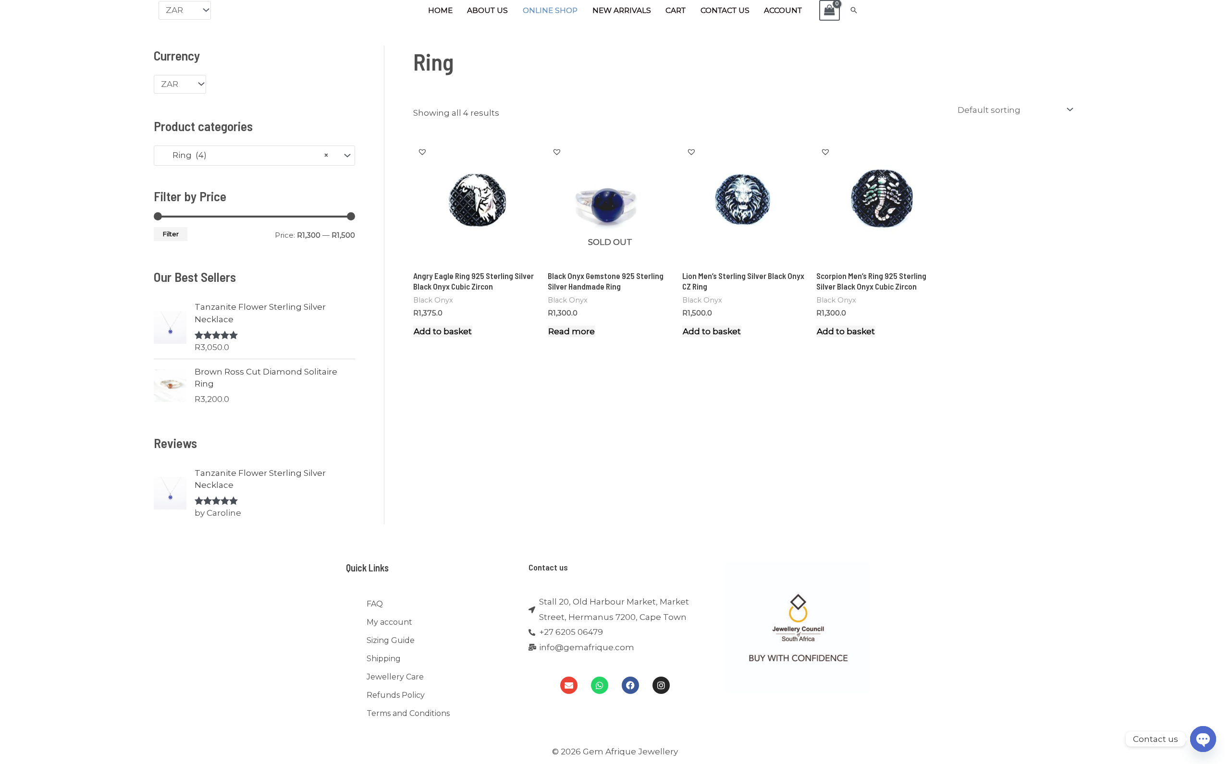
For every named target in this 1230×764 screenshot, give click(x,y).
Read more (571, 331)
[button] (853, 10)
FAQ (375, 603)
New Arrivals (621, 10)
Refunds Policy (396, 695)
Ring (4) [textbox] (245, 155)
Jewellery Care (395, 676)
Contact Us (725, 10)
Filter (170, 234)
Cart (675, 10)
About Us (487, 10)
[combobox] (254, 156)
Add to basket (443, 331)
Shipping (384, 658)
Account (783, 10)
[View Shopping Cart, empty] (829, 10)
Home (440, 10)
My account (389, 622)
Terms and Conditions (408, 713)
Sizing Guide (391, 640)
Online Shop (550, 10)
